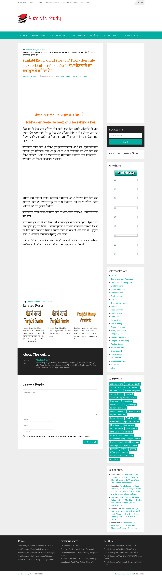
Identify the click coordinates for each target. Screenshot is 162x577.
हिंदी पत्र (133, 449)
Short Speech (116, 351)
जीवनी (113, 368)
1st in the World (116, 384)
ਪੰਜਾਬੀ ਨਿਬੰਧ (128, 456)
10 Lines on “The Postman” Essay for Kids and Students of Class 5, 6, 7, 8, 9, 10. (124, 525)
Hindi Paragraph (116, 428)
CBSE (113, 276)
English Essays (131, 35)
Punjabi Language (118, 337)
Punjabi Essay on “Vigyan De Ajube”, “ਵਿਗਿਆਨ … (123, 546)
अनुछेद (135, 446)
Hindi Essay (134, 422)
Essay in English (116, 418)
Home (22, 35)
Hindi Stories (85, 2)
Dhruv (113, 497)
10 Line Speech (116, 394)
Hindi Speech (131, 428)
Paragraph (128, 435)
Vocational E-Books (119, 361)
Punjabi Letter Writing (120, 341)
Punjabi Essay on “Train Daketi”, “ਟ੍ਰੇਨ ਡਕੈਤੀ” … (122, 553)
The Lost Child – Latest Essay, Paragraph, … (78, 549)
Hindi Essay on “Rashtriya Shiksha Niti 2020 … (36, 556)
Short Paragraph (132, 442)
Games (114, 300)
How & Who (116, 320)
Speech (127, 446)
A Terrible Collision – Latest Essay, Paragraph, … (80, 559)
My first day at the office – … (72, 546)
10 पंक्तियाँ (129, 394)
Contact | (130, 574)
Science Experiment (119, 348)
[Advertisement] (60, 95)
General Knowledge (119, 303)
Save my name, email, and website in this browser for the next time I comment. (57, 436)
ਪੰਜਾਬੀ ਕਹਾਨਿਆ (46, 302)
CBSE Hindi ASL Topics (69, 2)
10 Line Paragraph (131, 387)
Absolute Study (23, 574)
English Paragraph (117, 411)
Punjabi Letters (59, 35)
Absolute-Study (30, 76)
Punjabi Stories (111, 35)
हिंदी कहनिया (114, 449)
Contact (40, 2)
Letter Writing (116, 324)
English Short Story (118, 415)
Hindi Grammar (117, 310)
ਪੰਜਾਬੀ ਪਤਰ (114, 459)
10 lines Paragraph (132, 391)
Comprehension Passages (122, 279)
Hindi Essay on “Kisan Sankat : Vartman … (34, 549)
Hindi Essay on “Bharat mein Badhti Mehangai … (37, 553)
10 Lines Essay (116, 391)
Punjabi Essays (39, 35)
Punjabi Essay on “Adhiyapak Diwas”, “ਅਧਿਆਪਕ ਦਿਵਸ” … (123, 563)
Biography (114, 401)
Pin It (10, 41)
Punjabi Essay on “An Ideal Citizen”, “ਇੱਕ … (120, 549)
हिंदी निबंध (124, 449)
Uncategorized (117, 358)
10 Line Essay (116, 387)
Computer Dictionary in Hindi (122, 282)
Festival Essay (131, 418)
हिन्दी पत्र (124, 452)
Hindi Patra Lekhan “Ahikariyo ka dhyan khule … (36, 559)
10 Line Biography (133, 384)
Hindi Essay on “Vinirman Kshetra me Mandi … (36, 546)
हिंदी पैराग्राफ (114, 452)
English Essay (115, 404)
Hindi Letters (116, 313)
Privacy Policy (22, 2)
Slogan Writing (117, 354)
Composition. (126, 401)
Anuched (114, 398)
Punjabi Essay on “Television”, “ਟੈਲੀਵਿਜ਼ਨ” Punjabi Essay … (123, 557)
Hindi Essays (77, 35)
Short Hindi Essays (52, 2)
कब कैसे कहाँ (94, 35)
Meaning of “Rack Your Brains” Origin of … (77, 562)
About (32, 2)
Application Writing (128, 398)
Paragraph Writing (118, 330)
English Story (116, 296)
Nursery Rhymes (118, 327)
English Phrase (117, 293)
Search (125, 142)
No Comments (81, 76)
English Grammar (118, 289)
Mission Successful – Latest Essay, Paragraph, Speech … (79, 554)
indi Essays (127, 432)
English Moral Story (118, 408)
